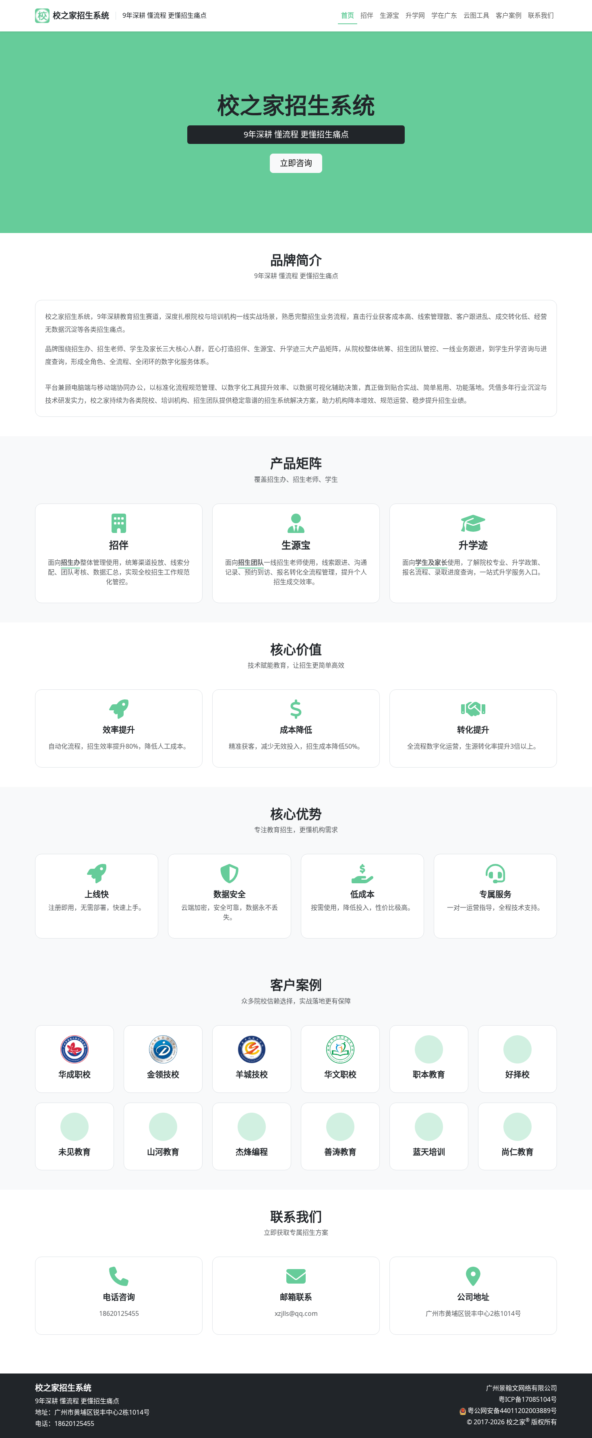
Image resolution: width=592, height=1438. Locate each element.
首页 (347, 15)
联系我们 (541, 15)
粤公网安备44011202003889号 (511, 1410)
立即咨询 (296, 163)
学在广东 (444, 15)
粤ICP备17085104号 (528, 1399)
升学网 (415, 15)
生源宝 (389, 15)
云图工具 (476, 15)
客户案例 (509, 15)
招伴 (366, 15)
